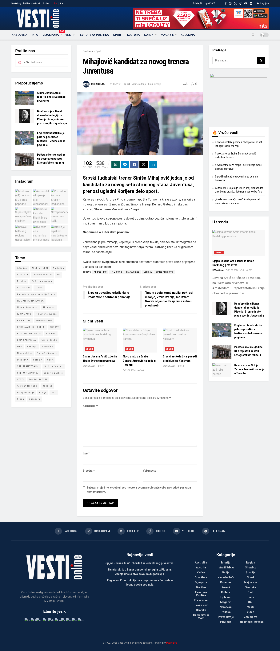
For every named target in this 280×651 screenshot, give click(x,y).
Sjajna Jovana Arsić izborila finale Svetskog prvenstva (51, 97)
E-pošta (89, 470)
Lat (55, 3)
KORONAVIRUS (44, 320)
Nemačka (226, 607)
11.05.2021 (116, 84)
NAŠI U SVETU (49, 340)
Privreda (225, 621)
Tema (250, 597)
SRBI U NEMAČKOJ (28, 373)
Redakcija (98, 84)
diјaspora (34, 399)
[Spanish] (81, 619)
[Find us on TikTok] (240, 3)
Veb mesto (149, 470)
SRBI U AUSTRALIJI (28, 366)
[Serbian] (75, 619)
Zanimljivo (250, 616)
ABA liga (22, 268)
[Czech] (28, 619)
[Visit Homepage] (38, 18)
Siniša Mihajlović (164, 272)
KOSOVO (54, 327)
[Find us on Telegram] (251, 3)
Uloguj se (264, 3)
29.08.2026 (90, 366)
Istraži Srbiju (226, 567)
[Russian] (69, 619)
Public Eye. (172, 642)
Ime (86, 453)
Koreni (149, 35)
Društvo (201, 587)
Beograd (47, 386)
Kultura (133, 35)
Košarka (51, 333)
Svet (250, 592)
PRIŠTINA (22, 360)
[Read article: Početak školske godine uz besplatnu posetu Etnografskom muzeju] (24, 159)
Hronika (201, 610)
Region (250, 562)
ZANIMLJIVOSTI (38, 379)
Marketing (16, 3)
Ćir (61, 3)
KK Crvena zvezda (46, 314)
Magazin (167, 35)
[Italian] (63, 619)
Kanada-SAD (226, 577)
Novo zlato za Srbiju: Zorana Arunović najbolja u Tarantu (139, 361)
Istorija (225, 562)
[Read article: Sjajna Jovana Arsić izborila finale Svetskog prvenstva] (100, 340)
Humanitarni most (27, 307)
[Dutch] (33, 619)
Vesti (69, 35)
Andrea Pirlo (100, 272)
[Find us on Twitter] (235, 3)
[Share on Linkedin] (153, 164)
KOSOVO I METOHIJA (29, 333)
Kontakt (46, 3)
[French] (45, 619)
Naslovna (19, 35)
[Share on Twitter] (143, 164)
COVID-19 (22, 274)
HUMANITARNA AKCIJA (30, 301)
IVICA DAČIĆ (24, 314)
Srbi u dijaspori (53, 366)
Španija (250, 572)
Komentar (90, 405)
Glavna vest (201, 605)
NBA (19, 346)
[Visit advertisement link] (201, 18)
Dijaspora (51, 34)
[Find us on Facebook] (225, 3)
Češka (201, 572)
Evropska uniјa (25, 392)
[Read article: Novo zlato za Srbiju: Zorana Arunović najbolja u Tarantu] (140, 340)
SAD (53, 392)
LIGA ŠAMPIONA (26, 340)
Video (250, 612)
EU (58, 274)
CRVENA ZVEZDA (42, 274)
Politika (226, 612)
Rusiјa (42, 392)
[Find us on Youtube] (245, 3)
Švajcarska (250, 582)
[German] (51, 619)
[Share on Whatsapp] (115, 164)
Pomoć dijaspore (47, 353)
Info (35, 35)
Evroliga (21, 281)
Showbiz (250, 567)
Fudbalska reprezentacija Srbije (36, 294)
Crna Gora (200, 577)
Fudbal (39, 288)
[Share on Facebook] (134, 164)
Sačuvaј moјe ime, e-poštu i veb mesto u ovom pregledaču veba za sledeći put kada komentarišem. (139, 489)
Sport (118, 35)
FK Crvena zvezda (41, 281)
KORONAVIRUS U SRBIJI (31, 327)
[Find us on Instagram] (230, 3)
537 (102, 366)
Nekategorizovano (252, 621)
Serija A (148, 272)
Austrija (201, 567)
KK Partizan (24, 320)
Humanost (49, 307)
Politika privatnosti (31, 3)
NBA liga (32, 346)
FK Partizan (23, 288)
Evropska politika (94, 35)
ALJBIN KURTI (40, 268)
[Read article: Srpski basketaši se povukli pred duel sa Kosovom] (180, 340)
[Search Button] (253, 35)
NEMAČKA (47, 346)
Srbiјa (20, 399)
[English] (39, 619)
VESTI (20, 379)
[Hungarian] (58, 619)
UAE (250, 602)
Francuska (201, 600)
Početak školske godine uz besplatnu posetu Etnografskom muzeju (51, 158)
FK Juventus (132, 272)
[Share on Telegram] (125, 164)
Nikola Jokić (24, 353)
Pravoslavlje (226, 616)
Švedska (250, 587)
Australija (58, 268)
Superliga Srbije (53, 373)
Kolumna (188, 35)
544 (142, 370)
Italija (225, 572)
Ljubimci (225, 597)
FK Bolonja (116, 272)
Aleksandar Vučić (27, 386)
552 (182, 366)
